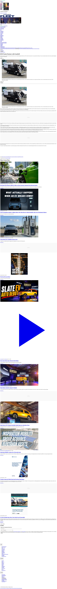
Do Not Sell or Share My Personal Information (16, 588)
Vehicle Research (2, 46)
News (2, 561)
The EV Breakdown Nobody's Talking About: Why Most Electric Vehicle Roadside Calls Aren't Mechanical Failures (23, 212)
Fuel (0, 29)
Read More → (2, 188)
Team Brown (9, 48)
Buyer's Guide (3, 570)
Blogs (2, 562)
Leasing (1, 34)
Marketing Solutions (26, 48)
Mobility (1, 36)
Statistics (3, 563)
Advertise (30, 48)
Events (11, 48)
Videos (8, 0)
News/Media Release (6, 237)
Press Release (37, 48)
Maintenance (1, 35)
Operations (1, 38)
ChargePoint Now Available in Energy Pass (8, 239)
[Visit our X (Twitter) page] (2, 525)
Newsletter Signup (21, 48)
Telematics (1, 43)
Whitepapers (3, 566)
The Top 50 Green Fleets (5, 276)
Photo (2, 564)
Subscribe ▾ (2, 2)
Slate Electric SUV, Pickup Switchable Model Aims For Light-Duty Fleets (14, 425)
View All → (1, 522)
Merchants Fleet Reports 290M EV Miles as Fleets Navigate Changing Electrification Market (18, 185)
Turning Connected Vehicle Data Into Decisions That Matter (12, 479)
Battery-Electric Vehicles (5, 156)
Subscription (1, 48)
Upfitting (1, 45)
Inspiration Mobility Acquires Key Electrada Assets (10, 452)
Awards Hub (3, 568)
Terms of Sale (9, 588)
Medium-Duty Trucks (10, 156)
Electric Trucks (17, 156)
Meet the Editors (5, 48)
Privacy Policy (2, 588)
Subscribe (2, 51)
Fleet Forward (2, 28)
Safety (1, 41)
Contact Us (13, 48)
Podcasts (3, 567)
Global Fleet (1, 31)
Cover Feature (3, 0)
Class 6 (14, 156)
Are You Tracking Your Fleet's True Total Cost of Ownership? (12, 517)
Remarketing (1, 39)
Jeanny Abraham (6, 183)
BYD (19, 156)
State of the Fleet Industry (3, 42)
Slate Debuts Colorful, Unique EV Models (8, 387)
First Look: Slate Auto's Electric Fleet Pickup (9, 360)
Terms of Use (5, 588)
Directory (3, 569)
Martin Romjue (6, 423)
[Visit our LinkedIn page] (1, 525)
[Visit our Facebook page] (0, 525)
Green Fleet (1, 32)
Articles (6, 0)
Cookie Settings (17, 48)
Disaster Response (2, 26)
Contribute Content (33, 48)
